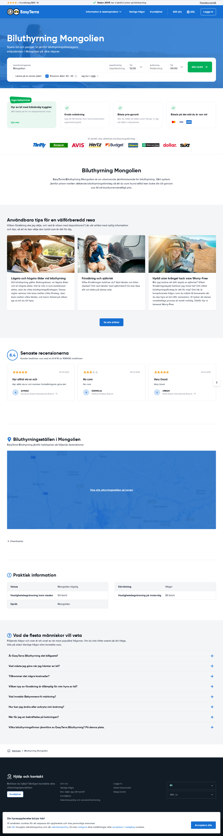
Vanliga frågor (137, 12)
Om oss (64, 783)
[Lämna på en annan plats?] (12, 76)
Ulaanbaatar (16, 541)
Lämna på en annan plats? (28, 76)
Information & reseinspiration (102, 12)
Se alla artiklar (111, 322)
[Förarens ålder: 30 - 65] (47, 76)
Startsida (16, 750)
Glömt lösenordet (122, 787)
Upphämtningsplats (22, 65)
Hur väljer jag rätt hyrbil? (72, 791)
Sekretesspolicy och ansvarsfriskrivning (80, 800)
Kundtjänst (156, 12)
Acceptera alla (203, 825)
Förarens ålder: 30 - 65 (61, 76)
